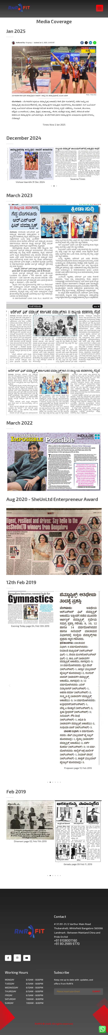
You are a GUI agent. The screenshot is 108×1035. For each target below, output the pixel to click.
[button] (9, 165)
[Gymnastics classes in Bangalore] (19, 8)
